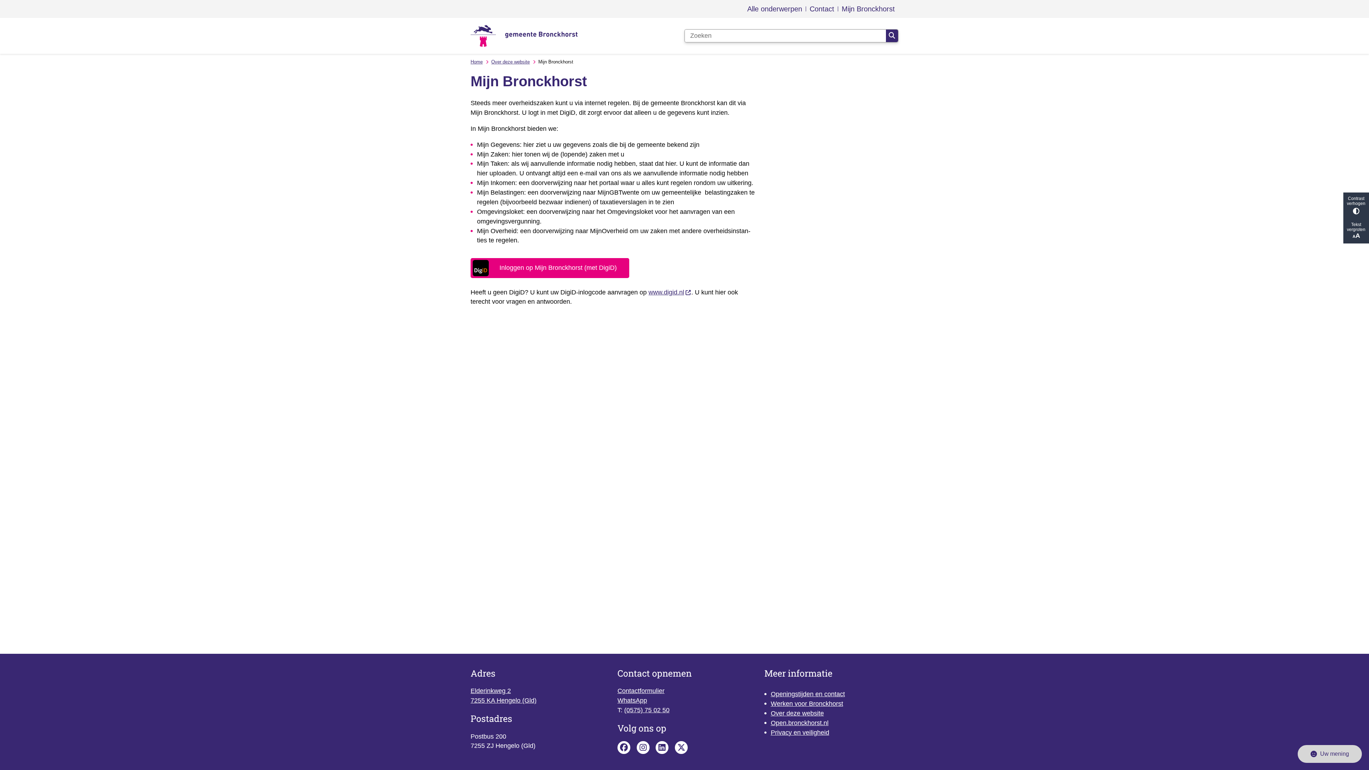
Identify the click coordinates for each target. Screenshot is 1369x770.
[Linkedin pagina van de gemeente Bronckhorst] (662, 747)
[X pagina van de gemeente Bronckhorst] (681, 747)
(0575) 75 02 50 (647, 710)
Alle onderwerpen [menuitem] (774, 9)
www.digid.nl (666, 292)
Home (477, 62)
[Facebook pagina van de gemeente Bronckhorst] (623, 747)
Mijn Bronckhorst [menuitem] (868, 9)
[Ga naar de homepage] (524, 36)
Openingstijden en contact (808, 694)
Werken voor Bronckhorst (807, 703)
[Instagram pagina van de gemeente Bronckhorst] (643, 747)
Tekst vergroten (1356, 227)
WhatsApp (632, 700)
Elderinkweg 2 (491, 690)
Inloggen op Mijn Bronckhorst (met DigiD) (558, 267)
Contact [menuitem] (822, 9)
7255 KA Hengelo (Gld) (504, 700)
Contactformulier (641, 690)
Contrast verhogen (1356, 201)
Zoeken (892, 36)
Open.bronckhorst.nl (800, 723)
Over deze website (510, 62)
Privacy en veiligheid (800, 732)
